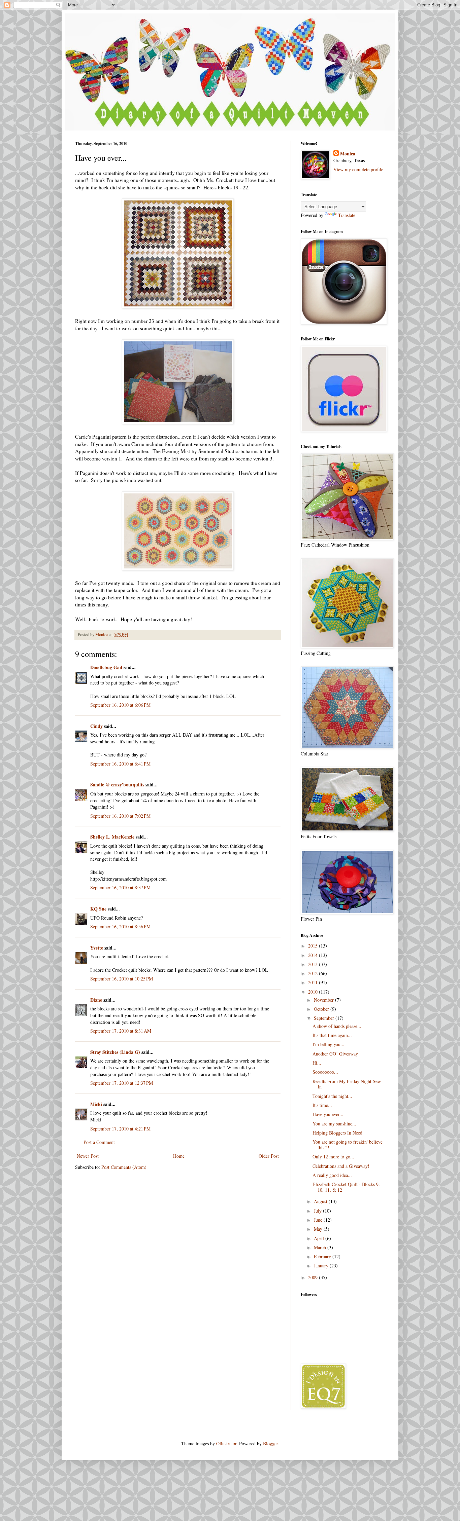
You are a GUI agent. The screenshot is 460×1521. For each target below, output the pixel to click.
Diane (96, 999)
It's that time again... (332, 1035)
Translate (346, 215)
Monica (347, 153)
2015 (313, 945)
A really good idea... (332, 1175)
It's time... (322, 1105)
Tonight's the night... (332, 1096)
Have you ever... (328, 1114)
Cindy (96, 726)
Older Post (269, 1156)
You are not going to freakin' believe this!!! (348, 1145)
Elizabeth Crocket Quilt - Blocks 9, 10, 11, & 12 (346, 1187)
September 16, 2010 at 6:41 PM (120, 763)
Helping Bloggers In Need (337, 1132)
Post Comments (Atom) (123, 1167)
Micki (96, 1104)
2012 (313, 973)
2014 (313, 955)
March (320, 1247)
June (319, 1220)
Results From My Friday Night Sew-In (348, 1084)
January (322, 1265)
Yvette (96, 947)
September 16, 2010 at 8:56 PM (120, 926)
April (319, 1238)
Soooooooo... (325, 1072)
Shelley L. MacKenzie (112, 836)
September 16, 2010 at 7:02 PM (120, 816)
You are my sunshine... (334, 1123)
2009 (313, 1277)
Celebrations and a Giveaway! (341, 1166)
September (324, 1018)
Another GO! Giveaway (335, 1053)
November (324, 1000)
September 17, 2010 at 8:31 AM (120, 1031)
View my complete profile (358, 169)
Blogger (270, 1443)
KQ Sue (98, 908)
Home (179, 1156)
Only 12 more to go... (333, 1156)
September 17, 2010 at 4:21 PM (120, 1128)
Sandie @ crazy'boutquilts (117, 784)
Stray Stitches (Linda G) (115, 1051)
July (318, 1211)
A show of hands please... (337, 1026)
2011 (313, 982)
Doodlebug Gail (106, 667)
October (322, 1009)
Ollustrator (226, 1443)
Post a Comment (99, 1142)
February (323, 1256)
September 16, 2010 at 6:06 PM (120, 705)
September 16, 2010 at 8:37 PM (120, 887)
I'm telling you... (328, 1044)
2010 (313, 992)
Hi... (317, 1063)
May (319, 1229)
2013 (313, 964)
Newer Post (88, 1156)
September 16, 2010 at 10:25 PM (121, 978)
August (321, 1201)
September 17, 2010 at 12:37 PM (121, 1083)
